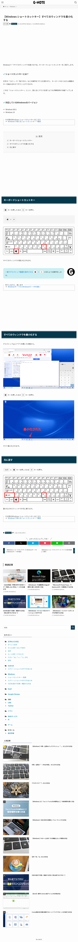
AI (8, 719)
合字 (9, 651)
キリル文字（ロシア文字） (17, 648)
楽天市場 (11, 733)
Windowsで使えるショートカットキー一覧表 (24, 121)
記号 (9, 660)
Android (11, 666)
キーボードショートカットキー (21, 140)
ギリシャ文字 (12, 645)
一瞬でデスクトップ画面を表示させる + (23, 272)
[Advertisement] (39, 42)
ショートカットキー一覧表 (17, 677)
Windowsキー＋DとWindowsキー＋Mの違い (24, 286)
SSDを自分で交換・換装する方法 (19, 684)
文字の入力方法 (13, 641)
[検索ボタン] (75, 2)
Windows (14, 24)
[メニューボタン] (2, 2)
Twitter (11, 706)
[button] (9, 543)
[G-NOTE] (39, 2)
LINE (9, 703)
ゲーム (10, 725)
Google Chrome (14, 694)
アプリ (10, 711)
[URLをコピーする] (69, 543)
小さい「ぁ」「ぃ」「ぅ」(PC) (18, 657)
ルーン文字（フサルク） (16, 654)
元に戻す (13, 147)
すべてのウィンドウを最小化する (22, 144)
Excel (10, 689)
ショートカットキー (20, 533)
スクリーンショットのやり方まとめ (20, 669)
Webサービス (12, 716)
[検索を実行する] (73, 627)
